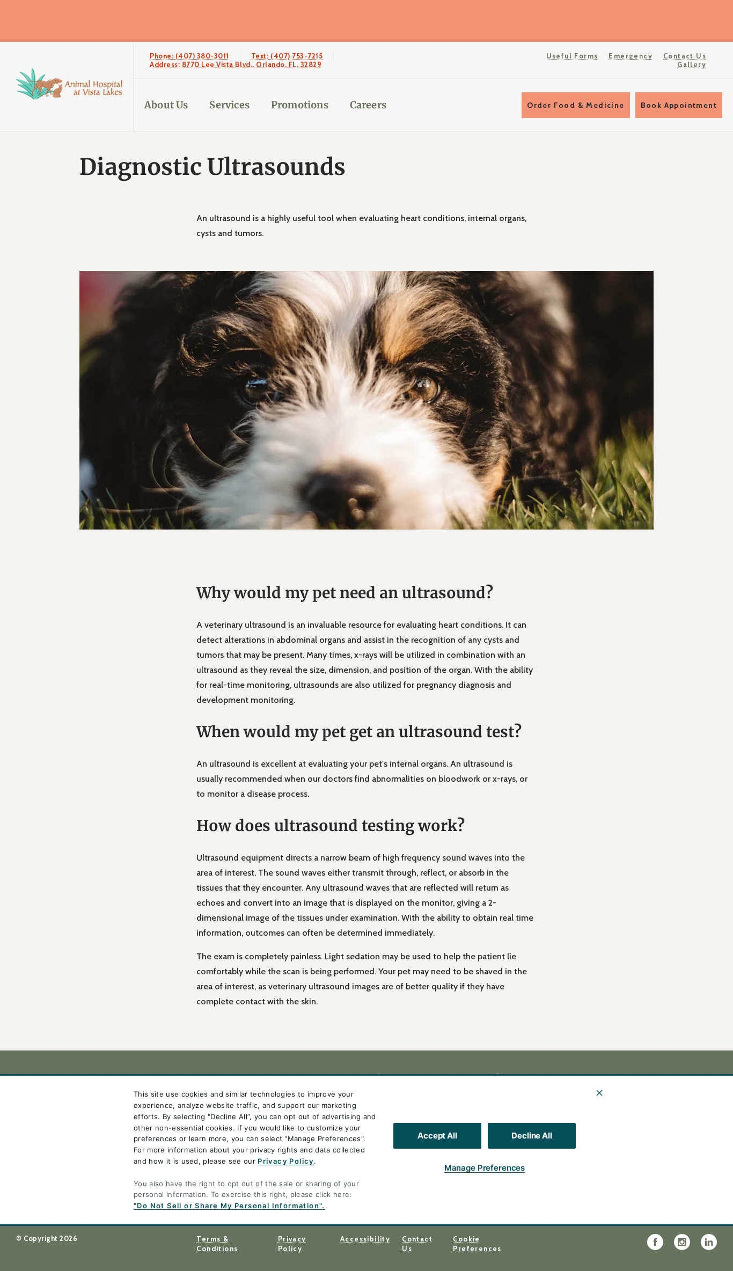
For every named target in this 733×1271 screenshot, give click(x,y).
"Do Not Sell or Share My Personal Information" (228, 1205)
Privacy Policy (286, 1161)
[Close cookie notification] (599, 1093)
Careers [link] (368, 105)
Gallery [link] (691, 64)
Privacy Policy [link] (292, 1244)
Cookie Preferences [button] (477, 1244)
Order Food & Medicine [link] (575, 105)
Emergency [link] (631, 56)
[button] (680, 1192)
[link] (69, 84)
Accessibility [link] (365, 1239)
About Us (166, 105)
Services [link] (229, 105)
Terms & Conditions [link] (217, 1244)
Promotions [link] (299, 105)
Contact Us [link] (684, 56)
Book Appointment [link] (679, 105)
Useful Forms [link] (572, 56)
